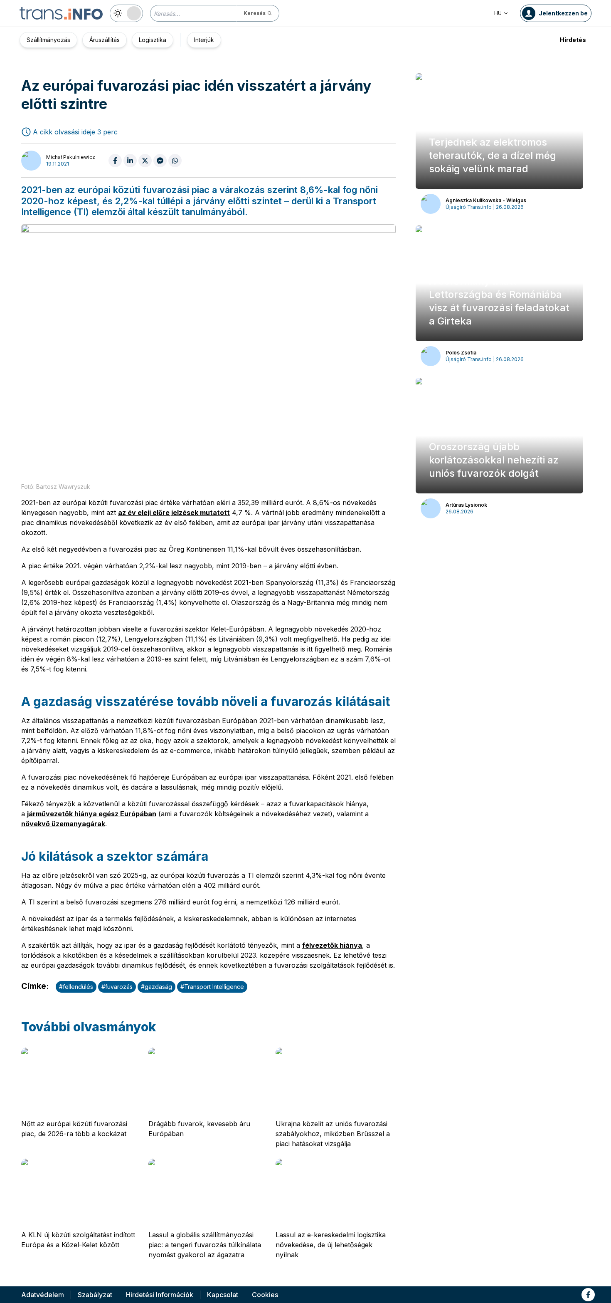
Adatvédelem (42, 1295)
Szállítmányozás (48, 39)
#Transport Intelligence (212, 986)
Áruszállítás (104, 39)
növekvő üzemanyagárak (63, 824)
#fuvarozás (117, 986)
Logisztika (152, 39)
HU (498, 13)
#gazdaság (156, 986)
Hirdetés (573, 39)
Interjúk (204, 39)
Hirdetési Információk (159, 1295)
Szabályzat (95, 1295)
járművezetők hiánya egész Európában (91, 814)
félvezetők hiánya (332, 945)
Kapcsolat (222, 1295)
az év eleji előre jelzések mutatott (174, 512)
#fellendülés (76, 986)
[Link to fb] (588, 1294)
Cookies (265, 1295)
